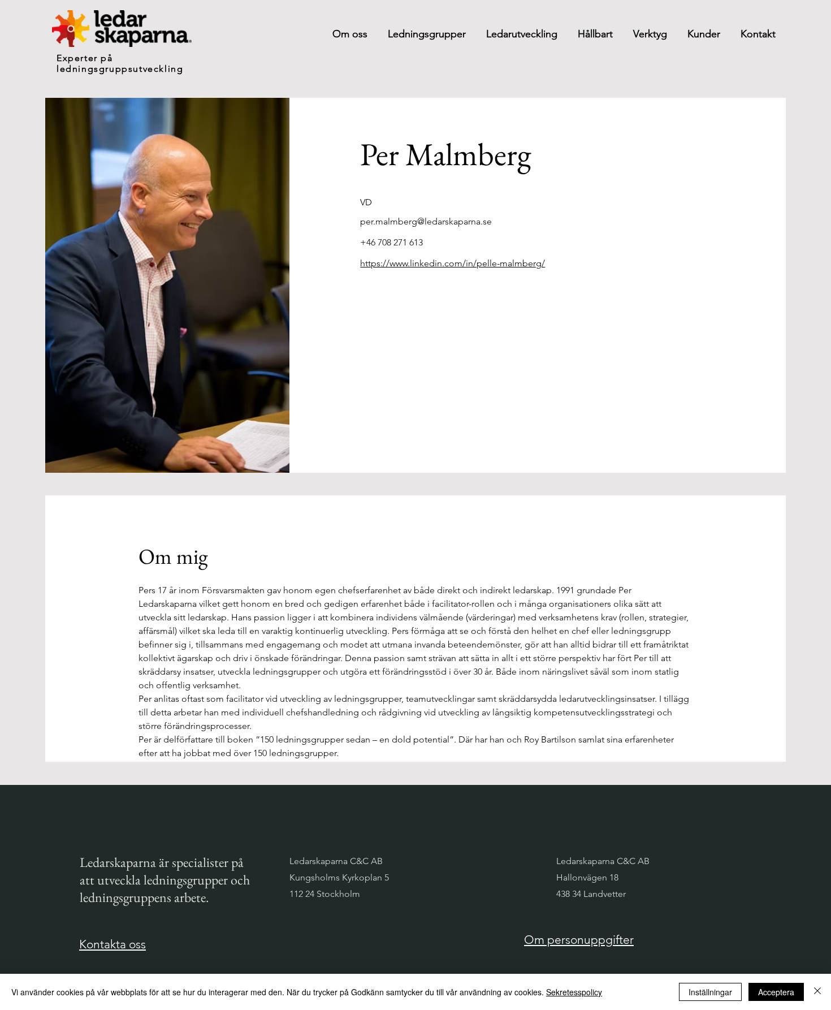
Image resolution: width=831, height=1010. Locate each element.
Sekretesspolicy (574, 992)
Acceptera (776, 992)
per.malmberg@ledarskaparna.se (426, 221)
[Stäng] (817, 992)
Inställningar (710, 992)
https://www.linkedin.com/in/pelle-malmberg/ (452, 263)
